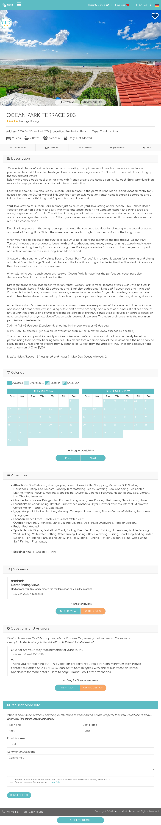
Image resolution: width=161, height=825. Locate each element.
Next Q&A (67, 688)
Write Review (93, 611)
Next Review (68, 611)
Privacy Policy (54, 782)
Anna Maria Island (125, 811)
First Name (14, 725)
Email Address (16, 738)
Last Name (90, 725)
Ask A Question (93, 688)
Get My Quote (81, 820)
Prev (68, 458)
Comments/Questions (21, 751)
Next (93, 458)
